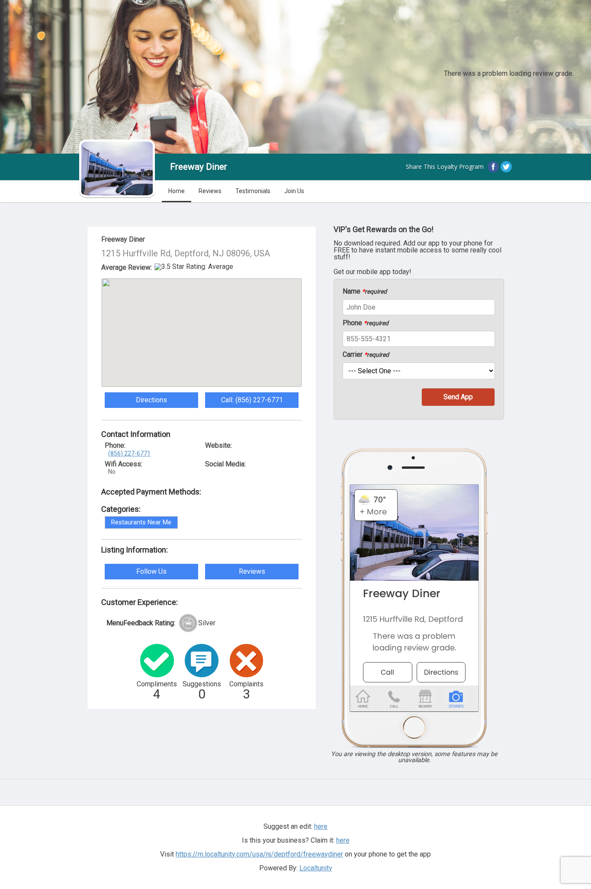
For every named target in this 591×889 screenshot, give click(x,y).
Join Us (294, 190)
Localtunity (315, 868)
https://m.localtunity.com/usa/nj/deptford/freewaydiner (259, 854)
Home (176, 190)
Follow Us (151, 571)
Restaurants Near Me (141, 522)
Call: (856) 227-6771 (252, 400)
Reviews (210, 190)
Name (365, 291)
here (343, 840)
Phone (366, 323)
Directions (151, 400)
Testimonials (252, 190)
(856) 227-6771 (129, 453)
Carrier (366, 354)
